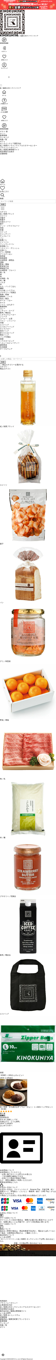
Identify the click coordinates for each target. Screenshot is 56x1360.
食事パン (3, 240)
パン (2, 238)
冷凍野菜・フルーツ (8, 270)
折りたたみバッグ (7, 333)
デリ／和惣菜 (5, 252)
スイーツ (3, 216)
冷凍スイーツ (5, 222)
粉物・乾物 (4, 294)
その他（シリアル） (8, 290)
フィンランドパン (7, 244)
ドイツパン (4, 242)
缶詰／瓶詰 (4, 299)
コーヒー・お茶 (6, 319)
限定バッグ (4, 335)
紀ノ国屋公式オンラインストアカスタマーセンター (20, 1307)
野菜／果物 (4, 264)
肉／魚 (2, 272)
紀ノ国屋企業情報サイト (9, 150)
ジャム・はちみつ (7, 305)
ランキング (4, 137)
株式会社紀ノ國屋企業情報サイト (13, 1249)
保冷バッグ (4, 331)
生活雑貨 (3, 347)
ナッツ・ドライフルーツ (9, 226)
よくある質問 (5, 1237)
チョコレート (5, 236)
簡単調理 (3, 258)
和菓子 (2, 220)
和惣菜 (2, 256)
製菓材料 (3, 307)
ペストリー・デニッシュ (9, 248)
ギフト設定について (8, 1224)
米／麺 (2, 280)
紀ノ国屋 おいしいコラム (10, 1315)
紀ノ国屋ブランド (7, 214)
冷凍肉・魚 (4, 278)
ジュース (3, 317)
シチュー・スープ (7, 311)
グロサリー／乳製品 (8, 292)
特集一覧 (3, 139)
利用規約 (3, 1301)
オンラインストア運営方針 (10, 143)
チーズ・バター (6, 301)
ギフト (2, 141)
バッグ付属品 (5, 337)
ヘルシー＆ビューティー (9, 343)
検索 (3, 204)
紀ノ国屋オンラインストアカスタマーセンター (18, 146)
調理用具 (3, 345)
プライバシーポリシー (9, 148)
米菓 (2, 230)
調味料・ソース (6, 296)
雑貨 (2, 339)
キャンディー (5, 234)
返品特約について (7, 1235)
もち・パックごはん (8, 286)
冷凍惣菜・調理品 (7, 260)
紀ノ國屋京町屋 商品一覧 (41, 1255)
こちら (39, 1243)
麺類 (2, 288)
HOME (3, 1075)
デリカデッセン (6, 254)
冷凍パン (3, 250)
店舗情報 (4, 154)
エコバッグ (4, 325)
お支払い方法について (9, 1213)
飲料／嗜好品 (5, 313)
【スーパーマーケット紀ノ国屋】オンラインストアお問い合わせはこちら (27, 1240)
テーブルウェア (6, 349)
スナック (3, 232)
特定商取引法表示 (7, 152)
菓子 (2, 224)
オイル (2, 303)
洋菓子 (2, 218)
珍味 (2, 228)
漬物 (2, 262)
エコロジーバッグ (7, 327)
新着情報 (3, 135)
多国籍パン (4, 246)
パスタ (2, 282)
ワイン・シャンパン (8, 321)
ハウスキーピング (7, 341)
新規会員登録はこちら (9, 1182)
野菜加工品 (4, 266)
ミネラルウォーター (8, 315)
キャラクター (5, 329)
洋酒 (2, 323)
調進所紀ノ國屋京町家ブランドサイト (15, 1255)
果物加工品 (4, 268)
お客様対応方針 (6, 1305)
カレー (2, 309)
